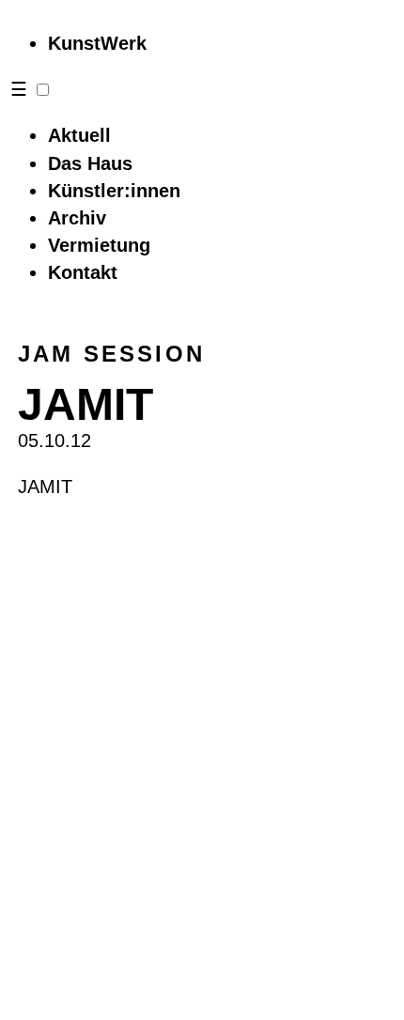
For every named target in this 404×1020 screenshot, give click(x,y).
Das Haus (90, 163)
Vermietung (99, 245)
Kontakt (82, 272)
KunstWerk (97, 43)
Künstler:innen (114, 190)
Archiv (77, 218)
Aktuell (79, 135)
